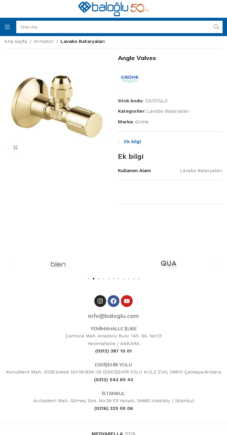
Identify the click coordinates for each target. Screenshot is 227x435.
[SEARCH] (216, 27)
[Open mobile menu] (7, 27)
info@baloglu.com (113, 315)
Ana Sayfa (15, 41)
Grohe (142, 121)
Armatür (44, 41)
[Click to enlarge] (15, 148)
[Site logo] (113, 8)
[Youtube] (127, 301)
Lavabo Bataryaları (83, 41)
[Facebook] (113, 301)
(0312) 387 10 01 (113, 351)
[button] (10, 264)
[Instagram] (100, 301)
